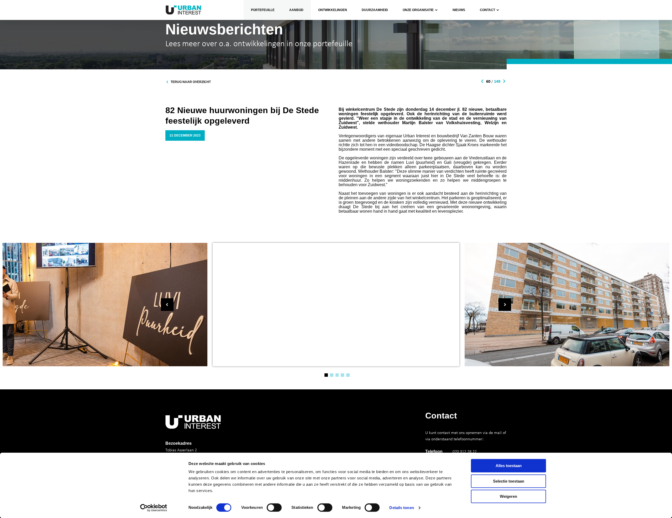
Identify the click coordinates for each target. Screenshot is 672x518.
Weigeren (508, 496)
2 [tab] (331, 375)
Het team (407, 38)
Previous (167, 304)
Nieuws (459, 10)
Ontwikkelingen (332, 10)
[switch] (274, 507)
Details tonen (401, 507)
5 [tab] (348, 375)
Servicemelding (489, 38)
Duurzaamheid (375, 10)
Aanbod (296, 10)
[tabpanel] (336, 304)
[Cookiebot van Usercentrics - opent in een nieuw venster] (154, 508)
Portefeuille (263, 10)
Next (504, 304)
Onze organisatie (414, 26)
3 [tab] (337, 375)
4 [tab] (342, 375)
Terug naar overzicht (191, 82)
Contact (487, 10)
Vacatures (408, 51)
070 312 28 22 (465, 451)
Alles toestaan (509, 465)
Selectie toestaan (508, 481)
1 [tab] (326, 375)
